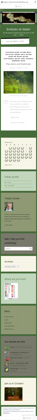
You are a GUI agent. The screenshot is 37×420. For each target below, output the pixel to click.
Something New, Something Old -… (20, 352)
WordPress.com (8, 329)
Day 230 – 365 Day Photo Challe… (19, 363)
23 (14, 157)
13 (30, 151)
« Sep (6, 165)
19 (26, 154)
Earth (23, 54)
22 (10, 157)
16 (14, 154)
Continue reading (15, 122)
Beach (29, 52)
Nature (25, 56)
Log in (6, 320)
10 (18, 151)
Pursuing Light (14, 368)
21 (6, 157)
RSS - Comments (9, 185)
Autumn (23, 52)
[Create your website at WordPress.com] (18, 2)
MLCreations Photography (24, 347)
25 (22, 157)
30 (14, 160)
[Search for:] (18, 248)
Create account (8, 316)
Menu (20, 6)
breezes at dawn (18, 29)
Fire (15, 56)
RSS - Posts (7, 182)
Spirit (23, 58)
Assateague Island (12, 52)
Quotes (17, 58)
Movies (19, 56)
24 (18, 157)
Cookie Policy (6, 413)
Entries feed (7, 323)
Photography (9, 58)
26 (26, 157)
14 (6, 154)
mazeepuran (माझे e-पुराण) (19, 365)
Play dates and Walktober (18, 63)
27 (30, 157)
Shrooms (12, 347)
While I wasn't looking (16, 358)
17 (18, 154)
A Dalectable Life (16, 354)
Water (23, 61)
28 (6, 160)
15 (10, 154)
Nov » (10, 165)
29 (10, 160)
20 (30, 154)
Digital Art (9, 54)
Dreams (17, 54)
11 (22, 151)
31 (18, 160)
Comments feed (9, 326)
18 (22, 154)
